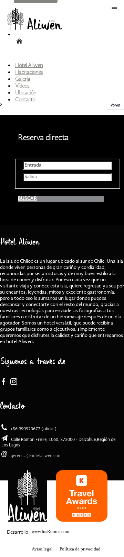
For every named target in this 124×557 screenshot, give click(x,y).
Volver (115, 105)
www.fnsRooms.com (50, 531)
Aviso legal (42, 549)
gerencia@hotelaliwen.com (36, 456)
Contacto (25, 100)
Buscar (27, 198)
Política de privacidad (80, 549)
